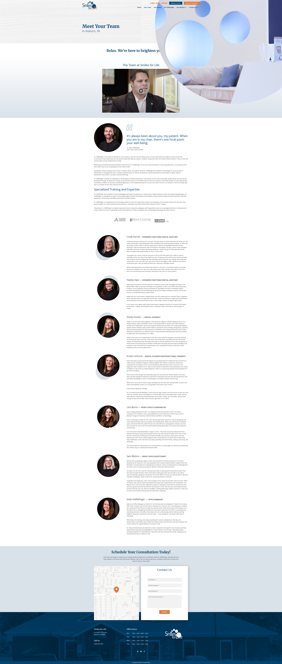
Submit (164, 612)
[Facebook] (141, 651)
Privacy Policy (146, 662)
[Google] (137, 651)
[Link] (89, 5)
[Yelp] (144, 651)
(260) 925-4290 (98, 644)
